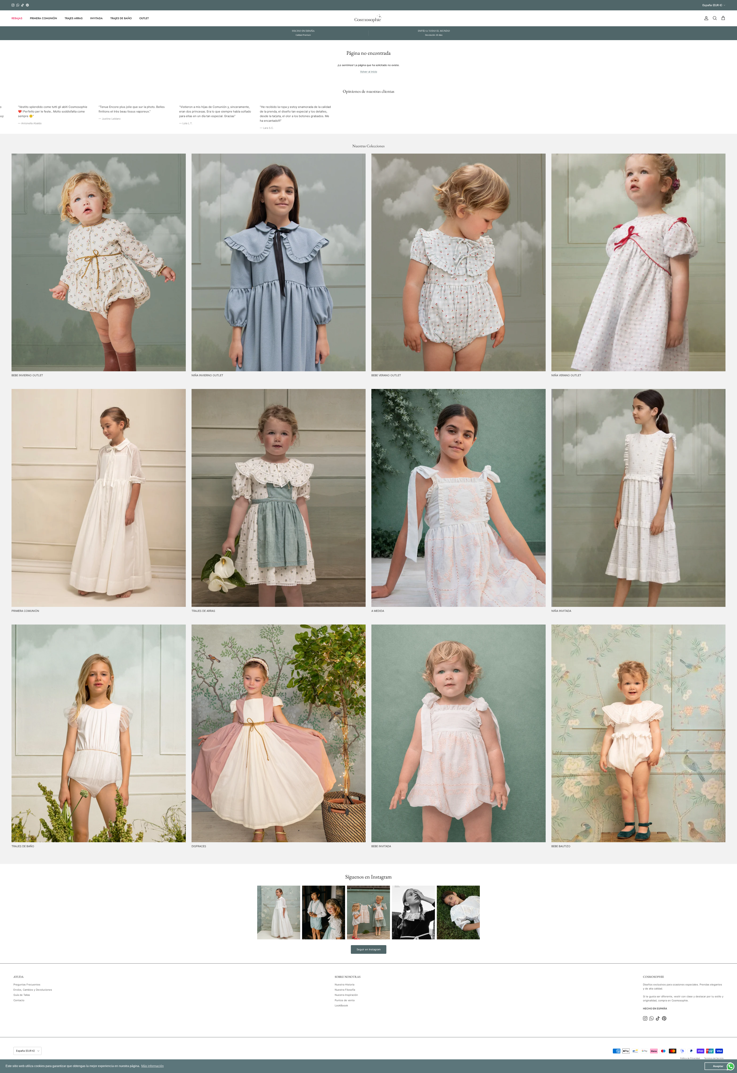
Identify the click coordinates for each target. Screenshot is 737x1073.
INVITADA (96, 18)
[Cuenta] (705, 18)
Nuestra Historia (344, 984)
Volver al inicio (368, 71)
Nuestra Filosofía (345, 989)
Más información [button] (152, 1066)
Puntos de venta (344, 1000)
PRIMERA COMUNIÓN (43, 18)
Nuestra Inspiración (346, 994)
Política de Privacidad (690, 1058)
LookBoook (341, 1005)
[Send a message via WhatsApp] (730, 1066)
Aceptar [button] (718, 1066)
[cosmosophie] (368, 18)
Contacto (18, 1000)
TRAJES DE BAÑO (121, 18)
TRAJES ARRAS (74, 18)
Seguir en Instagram (369, 949)
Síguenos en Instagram (368, 876)
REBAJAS (17, 18)
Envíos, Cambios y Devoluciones (32, 989)
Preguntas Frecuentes (26, 984)
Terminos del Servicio (714, 1058)
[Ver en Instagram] (278, 912)
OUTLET (144, 18)
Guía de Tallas (21, 994)
